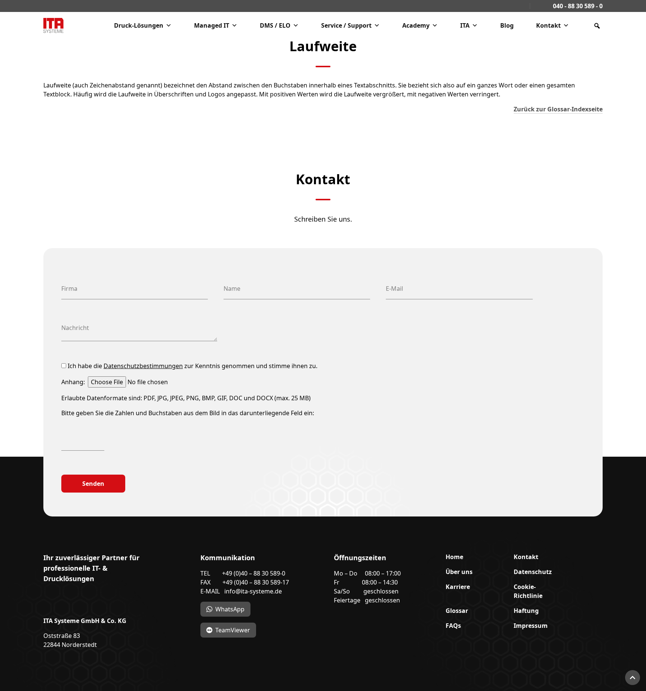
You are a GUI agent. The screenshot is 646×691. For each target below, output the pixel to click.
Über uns (459, 572)
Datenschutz (533, 572)
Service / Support (346, 25)
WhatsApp (229, 609)
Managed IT (211, 25)
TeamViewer (232, 630)
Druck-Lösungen (138, 25)
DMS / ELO (275, 25)
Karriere (458, 587)
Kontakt (548, 25)
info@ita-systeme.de (253, 591)
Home (454, 557)
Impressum (531, 625)
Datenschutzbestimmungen (143, 366)
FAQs (453, 625)
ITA (465, 25)
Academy (416, 25)
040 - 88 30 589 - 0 (577, 6)
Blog (507, 25)
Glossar (457, 611)
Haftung (526, 611)
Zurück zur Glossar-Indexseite (558, 109)
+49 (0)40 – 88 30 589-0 (253, 573)
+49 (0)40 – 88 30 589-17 (255, 582)
